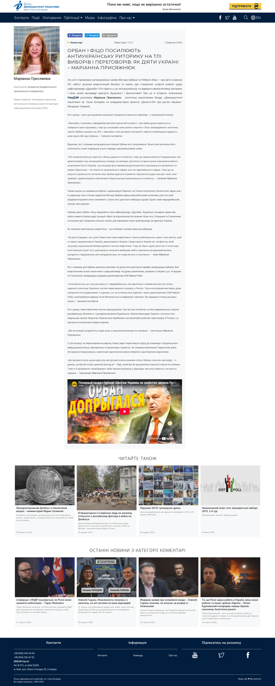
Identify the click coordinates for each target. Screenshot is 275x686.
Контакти (102, 655)
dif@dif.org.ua (21, 661)
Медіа (90, 18)
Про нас (173, 655)
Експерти (21, 18)
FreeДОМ (73, 97)
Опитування (52, 18)
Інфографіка (107, 18)
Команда (138, 655)
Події (36, 18)
